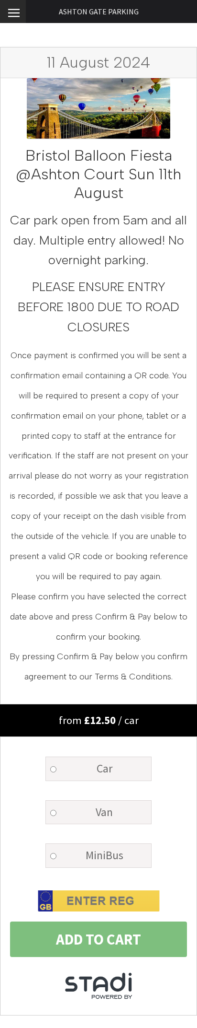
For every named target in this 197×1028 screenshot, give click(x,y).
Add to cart (98, 939)
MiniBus (104, 855)
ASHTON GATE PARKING (99, 11)
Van (104, 812)
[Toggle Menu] (13, 11)
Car (104, 768)
